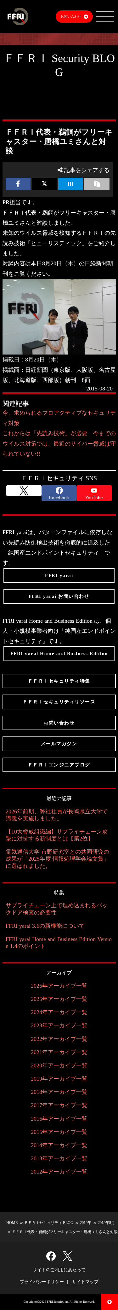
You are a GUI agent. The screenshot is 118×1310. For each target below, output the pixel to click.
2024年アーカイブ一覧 (59, 1012)
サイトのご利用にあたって (59, 1269)
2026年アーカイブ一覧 (59, 986)
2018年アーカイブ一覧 (59, 1092)
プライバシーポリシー (42, 1281)
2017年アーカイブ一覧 (59, 1105)
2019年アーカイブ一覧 (59, 1079)
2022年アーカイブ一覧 (59, 1039)
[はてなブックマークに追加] (70, 184)
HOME (12, 1223)
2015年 (85, 1223)
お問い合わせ (70, 16)
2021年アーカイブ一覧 (59, 1052)
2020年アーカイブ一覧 (59, 1065)
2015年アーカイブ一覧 (59, 1132)
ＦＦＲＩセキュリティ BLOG (48, 1223)
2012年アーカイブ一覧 (59, 1172)
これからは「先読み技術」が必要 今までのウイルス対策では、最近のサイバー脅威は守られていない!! (59, 443)
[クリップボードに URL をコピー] (97, 184)
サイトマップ (85, 1281)
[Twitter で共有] (44, 184)
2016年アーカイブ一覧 (59, 1119)
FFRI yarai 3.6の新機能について (45, 926)
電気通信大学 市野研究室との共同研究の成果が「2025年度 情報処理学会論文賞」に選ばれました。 (57, 859)
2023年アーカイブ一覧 (59, 1025)
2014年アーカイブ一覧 (59, 1145)
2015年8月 (106, 1223)
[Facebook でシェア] (18, 184)
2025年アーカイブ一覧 (59, 999)
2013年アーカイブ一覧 (59, 1158)
